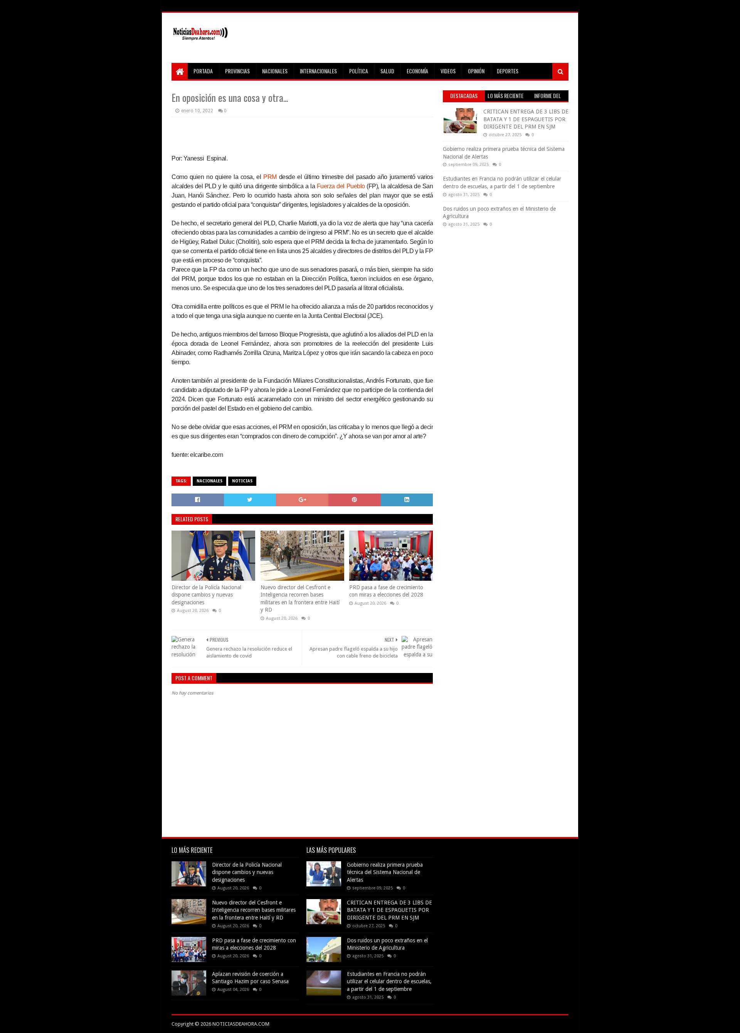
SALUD (387, 71)
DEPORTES (507, 71)
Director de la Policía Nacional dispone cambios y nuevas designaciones (206, 594)
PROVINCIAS (237, 71)
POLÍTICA (358, 71)
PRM (270, 177)
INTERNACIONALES (318, 71)
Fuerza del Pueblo (341, 186)
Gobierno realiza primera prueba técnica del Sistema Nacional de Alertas (385, 872)
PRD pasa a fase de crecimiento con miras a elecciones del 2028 (386, 591)
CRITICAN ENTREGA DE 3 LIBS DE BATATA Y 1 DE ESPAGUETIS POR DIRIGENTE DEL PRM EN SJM (525, 119)
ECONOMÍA (417, 71)
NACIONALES (275, 71)
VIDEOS (448, 71)
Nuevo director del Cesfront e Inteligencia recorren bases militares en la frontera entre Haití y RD (300, 598)
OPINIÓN (476, 71)
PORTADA (203, 71)
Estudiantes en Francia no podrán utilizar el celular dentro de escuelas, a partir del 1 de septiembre (389, 981)
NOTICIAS (242, 481)
